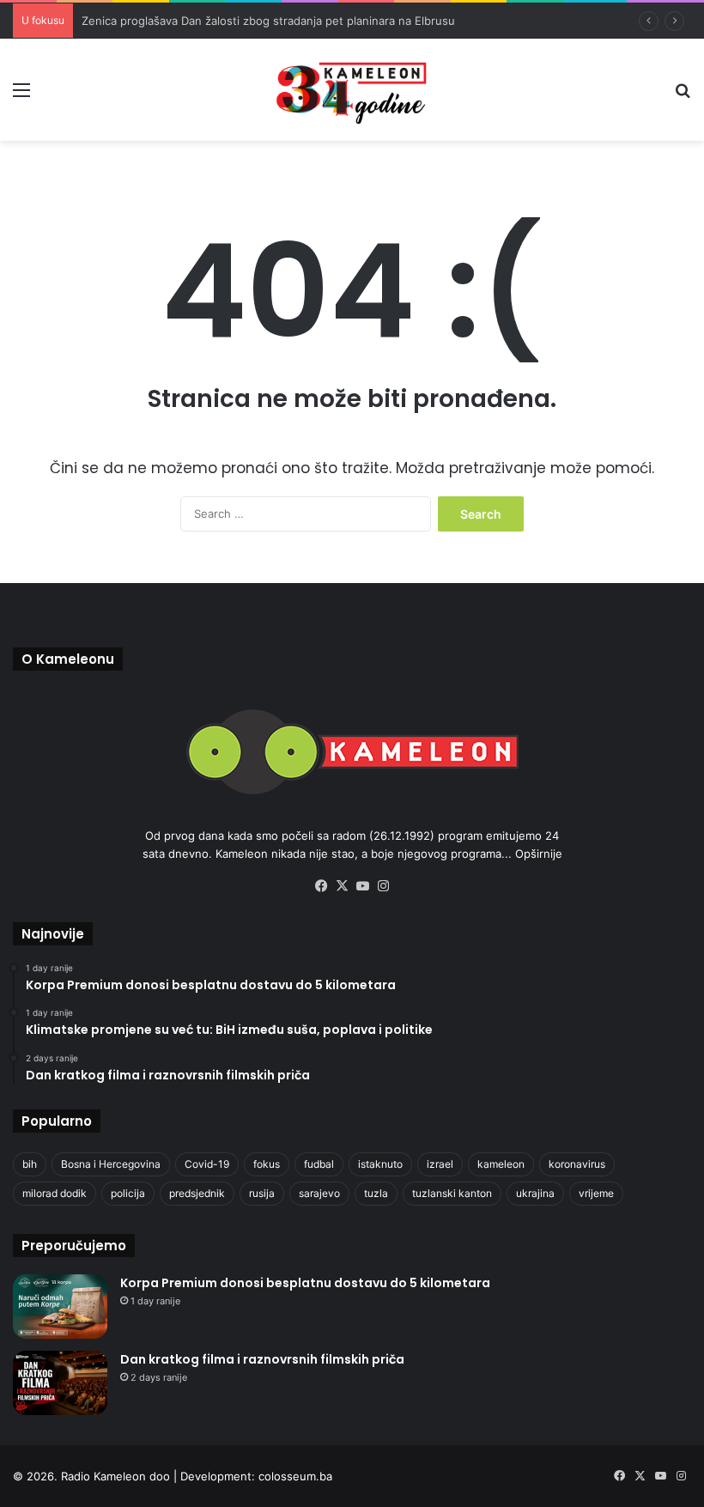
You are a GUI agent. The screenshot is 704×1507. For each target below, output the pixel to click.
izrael (440, 1164)
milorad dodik (54, 1193)
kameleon (501, 1164)
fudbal (319, 1164)
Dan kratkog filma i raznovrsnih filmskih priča (262, 1359)
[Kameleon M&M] (352, 90)
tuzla (376, 1193)
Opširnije (538, 853)
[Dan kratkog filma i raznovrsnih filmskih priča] (60, 1383)
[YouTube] (362, 886)
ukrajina (535, 1193)
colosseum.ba (295, 1476)
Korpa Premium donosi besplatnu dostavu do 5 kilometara (305, 1282)
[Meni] (21, 95)
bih (29, 1164)
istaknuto (380, 1164)
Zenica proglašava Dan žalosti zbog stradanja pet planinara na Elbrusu (268, 20)
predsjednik (197, 1193)
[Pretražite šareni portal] (682, 95)
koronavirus (577, 1164)
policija (128, 1193)
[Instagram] (383, 886)
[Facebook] (321, 886)
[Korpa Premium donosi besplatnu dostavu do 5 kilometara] (60, 1306)
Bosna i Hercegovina (111, 1164)
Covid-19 (207, 1164)
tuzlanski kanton (452, 1193)
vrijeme (596, 1193)
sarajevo (319, 1193)
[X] (341, 886)
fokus (266, 1164)
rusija (262, 1193)
